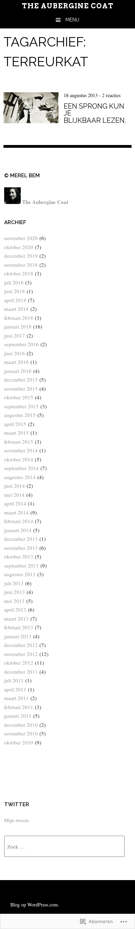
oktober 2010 (18, 742)
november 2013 (21, 547)
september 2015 (21, 406)
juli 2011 (14, 680)
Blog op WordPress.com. (34, 904)
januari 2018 (18, 326)
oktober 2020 (18, 247)
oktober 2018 (18, 273)
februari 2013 (18, 627)
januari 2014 (18, 530)
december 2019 (21, 255)
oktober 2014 (18, 459)
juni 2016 (14, 353)
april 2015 (15, 423)
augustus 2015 (20, 414)
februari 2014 (18, 521)
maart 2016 (16, 361)
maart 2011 (16, 697)
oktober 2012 (18, 662)
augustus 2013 (20, 574)
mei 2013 (14, 600)
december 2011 (21, 671)
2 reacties (111, 95)
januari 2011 (18, 715)
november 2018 (21, 264)
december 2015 (21, 379)
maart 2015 (16, 432)
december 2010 (21, 724)
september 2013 (21, 565)
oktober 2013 (18, 556)
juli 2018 (14, 282)
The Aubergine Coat (68, 6)
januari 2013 (18, 636)
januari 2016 (18, 370)
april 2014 (15, 503)
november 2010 (21, 733)
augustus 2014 (20, 477)
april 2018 (15, 300)
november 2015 (21, 388)
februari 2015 (18, 441)
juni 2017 (14, 335)
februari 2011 (18, 707)
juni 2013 (14, 591)
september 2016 (21, 344)
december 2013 (21, 538)
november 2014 (21, 450)
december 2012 (21, 644)
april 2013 (15, 609)
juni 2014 (14, 485)
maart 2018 (16, 308)
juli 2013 (14, 583)
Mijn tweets (16, 820)
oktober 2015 (18, 397)
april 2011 (15, 689)
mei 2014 (14, 494)
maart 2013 (16, 618)
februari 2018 (18, 317)
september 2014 (21, 467)
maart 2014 (16, 512)
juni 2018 (14, 291)
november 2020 (21, 238)
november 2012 (21, 653)
